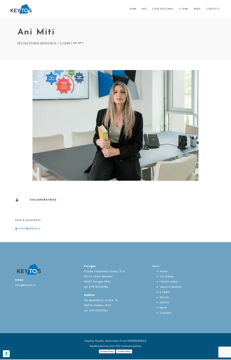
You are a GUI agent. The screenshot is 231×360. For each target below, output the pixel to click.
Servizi (164, 297)
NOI (144, 8)
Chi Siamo (167, 276)
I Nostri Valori (169, 281)
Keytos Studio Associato (37, 43)
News (197, 8)
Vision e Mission (170, 287)
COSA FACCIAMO (162, 8)
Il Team (183, 8)
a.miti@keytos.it (29, 228)
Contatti (212, 8)
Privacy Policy (107, 351)
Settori (164, 302)
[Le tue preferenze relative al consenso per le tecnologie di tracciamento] (6, 353)
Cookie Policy (124, 351)
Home (133, 8)
